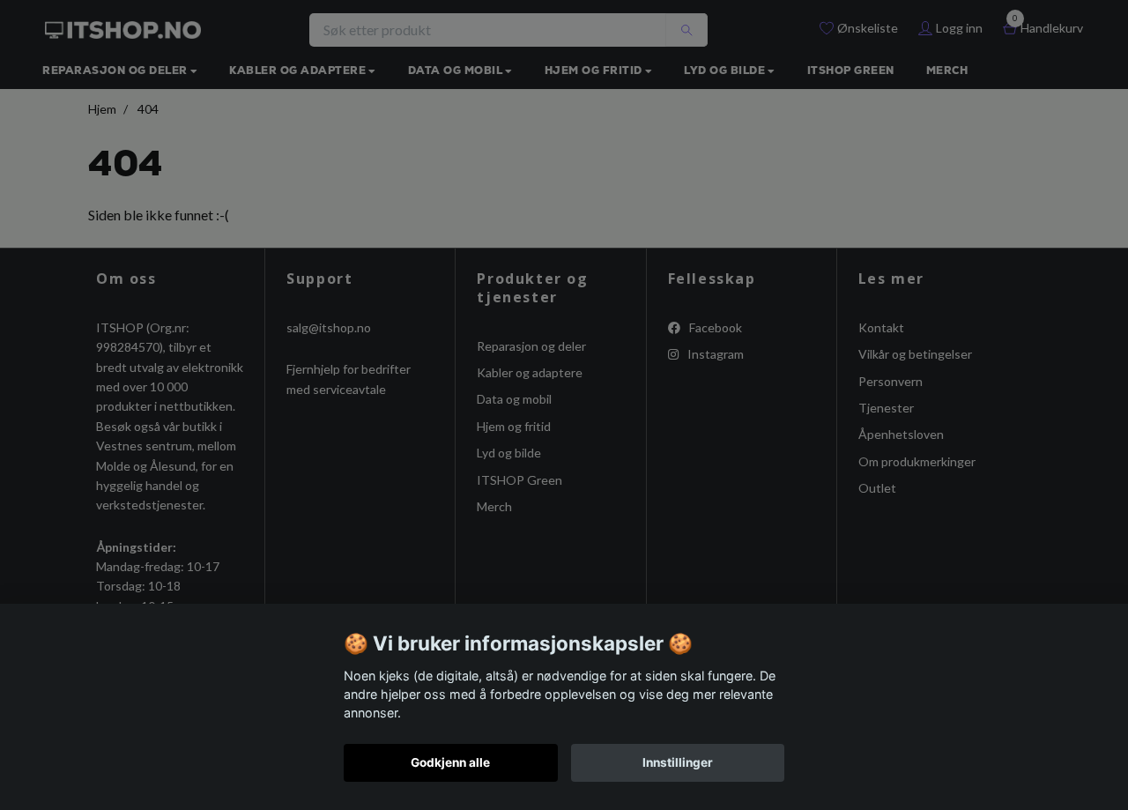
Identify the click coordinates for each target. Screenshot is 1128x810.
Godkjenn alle (450, 762)
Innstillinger (677, 762)
